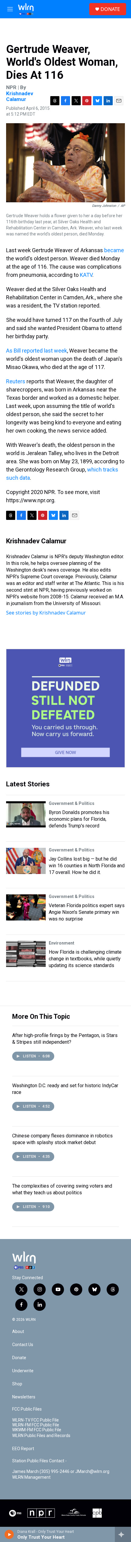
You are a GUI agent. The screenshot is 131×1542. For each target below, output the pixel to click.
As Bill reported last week (36, 350)
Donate (19, 1358)
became (114, 250)
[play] (9, 1534)
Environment (61, 943)
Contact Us (22, 1344)
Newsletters (23, 1397)
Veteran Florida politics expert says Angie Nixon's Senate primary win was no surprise (87, 912)
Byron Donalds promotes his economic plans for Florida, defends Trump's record (79, 819)
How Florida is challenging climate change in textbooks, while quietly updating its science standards (85, 958)
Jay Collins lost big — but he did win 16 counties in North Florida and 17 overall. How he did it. (87, 865)
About (18, 1331)
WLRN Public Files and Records (41, 1435)
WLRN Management (31, 1477)
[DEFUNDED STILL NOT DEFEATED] (65, 708)
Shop (17, 1384)
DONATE (110, 9)
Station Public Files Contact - (39, 1461)
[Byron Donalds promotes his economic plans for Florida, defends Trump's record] (26, 814)
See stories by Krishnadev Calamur (46, 612)
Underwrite (23, 1371)
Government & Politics (71, 803)
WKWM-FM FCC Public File (36, 1430)
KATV (86, 275)
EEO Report (23, 1448)
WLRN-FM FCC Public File (35, 1425)
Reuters (15, 381)
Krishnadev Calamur (19, 96)
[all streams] (123, 1534)
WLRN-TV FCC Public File (35, 1420)
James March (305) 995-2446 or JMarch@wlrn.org (60, 1471)
